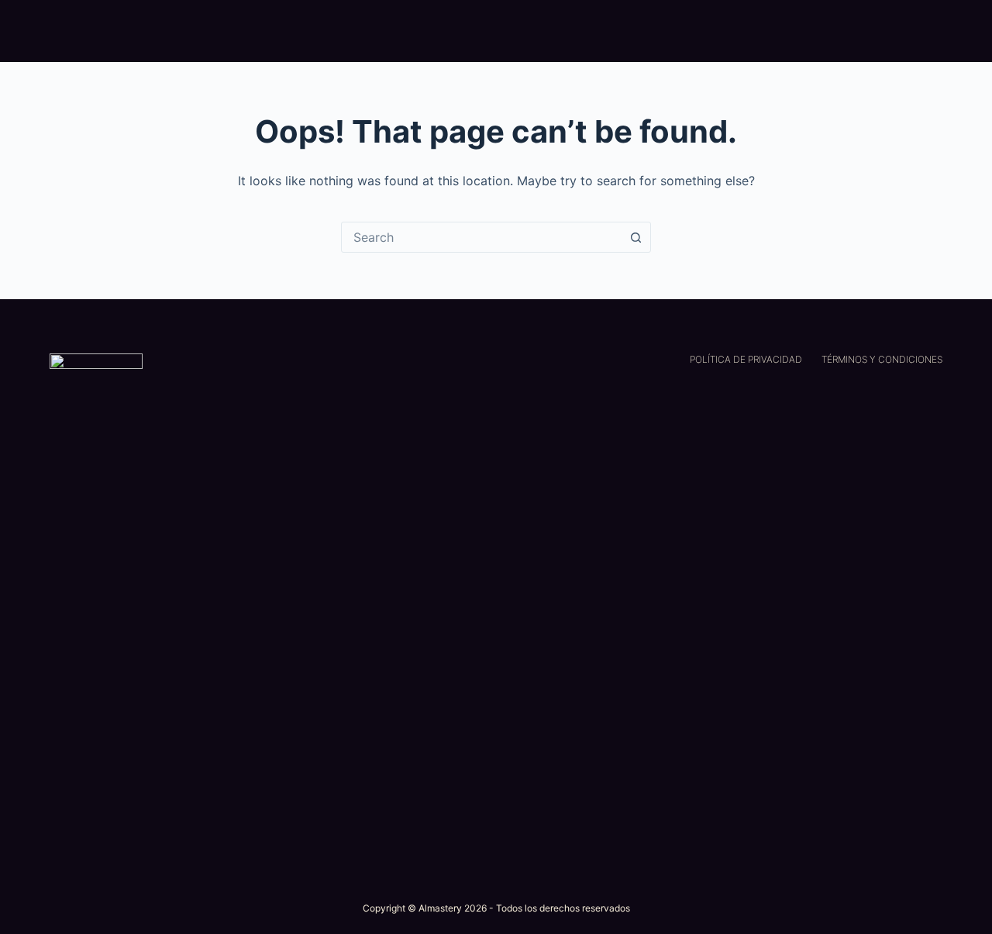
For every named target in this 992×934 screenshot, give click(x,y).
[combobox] (481, 237)
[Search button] (635, 237)
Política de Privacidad (746, 359)
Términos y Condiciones (882, 359)
